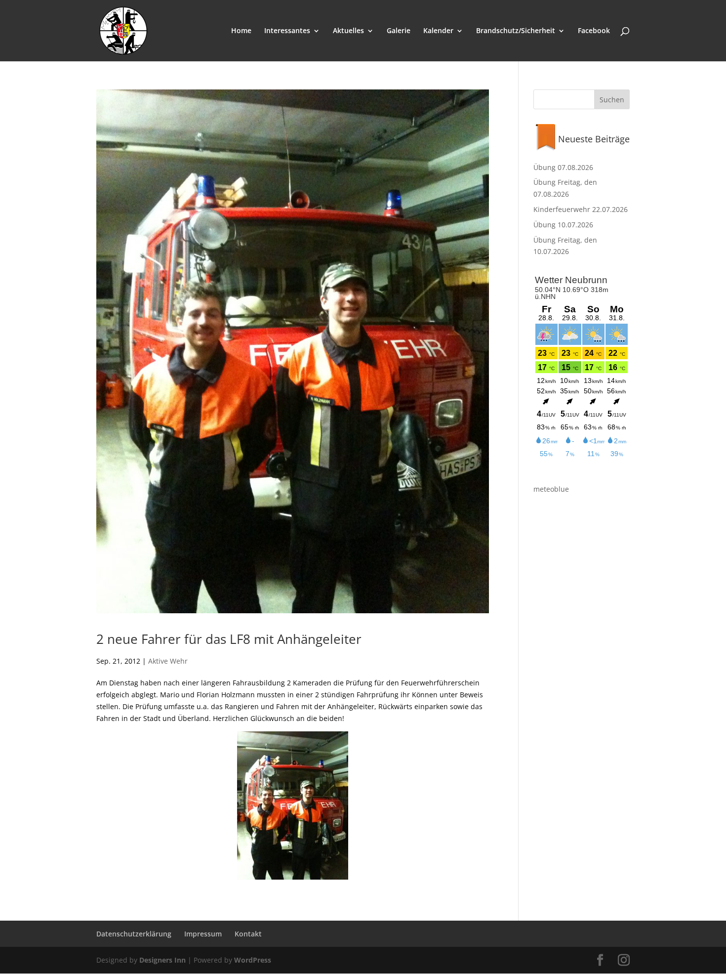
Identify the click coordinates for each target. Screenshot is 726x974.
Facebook (594, 31)
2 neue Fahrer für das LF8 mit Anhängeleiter (229, 639)
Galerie (398, 31)
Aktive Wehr (168, 661)
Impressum (203, 933)
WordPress (252, 960)
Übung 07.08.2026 (563, 167)
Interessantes (287, 31)
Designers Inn (162, 960)
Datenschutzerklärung (133, 933)
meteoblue (551, 489)
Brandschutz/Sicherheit (515, 31)
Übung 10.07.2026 (563, 224)
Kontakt (248, 933)
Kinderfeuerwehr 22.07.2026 (580, 209)
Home (241, 31)
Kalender (438, 31)
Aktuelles (348, 31)
